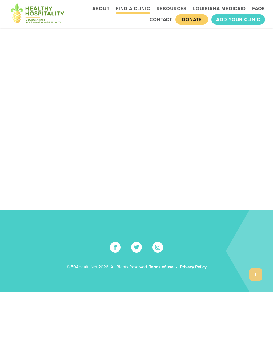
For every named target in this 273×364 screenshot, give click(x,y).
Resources (171, 8)
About (101, 8)
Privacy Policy (193, 267)
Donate (192, 19)
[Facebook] (115, 247)
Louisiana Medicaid (219, 8)
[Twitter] (136, 247)
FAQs (258, 8)
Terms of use (161, 267)
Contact (161, 19)
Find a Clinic (133, 8)
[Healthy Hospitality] (37, 14)
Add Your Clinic (238, 19)
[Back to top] (255, 274)
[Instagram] (157, 247)
